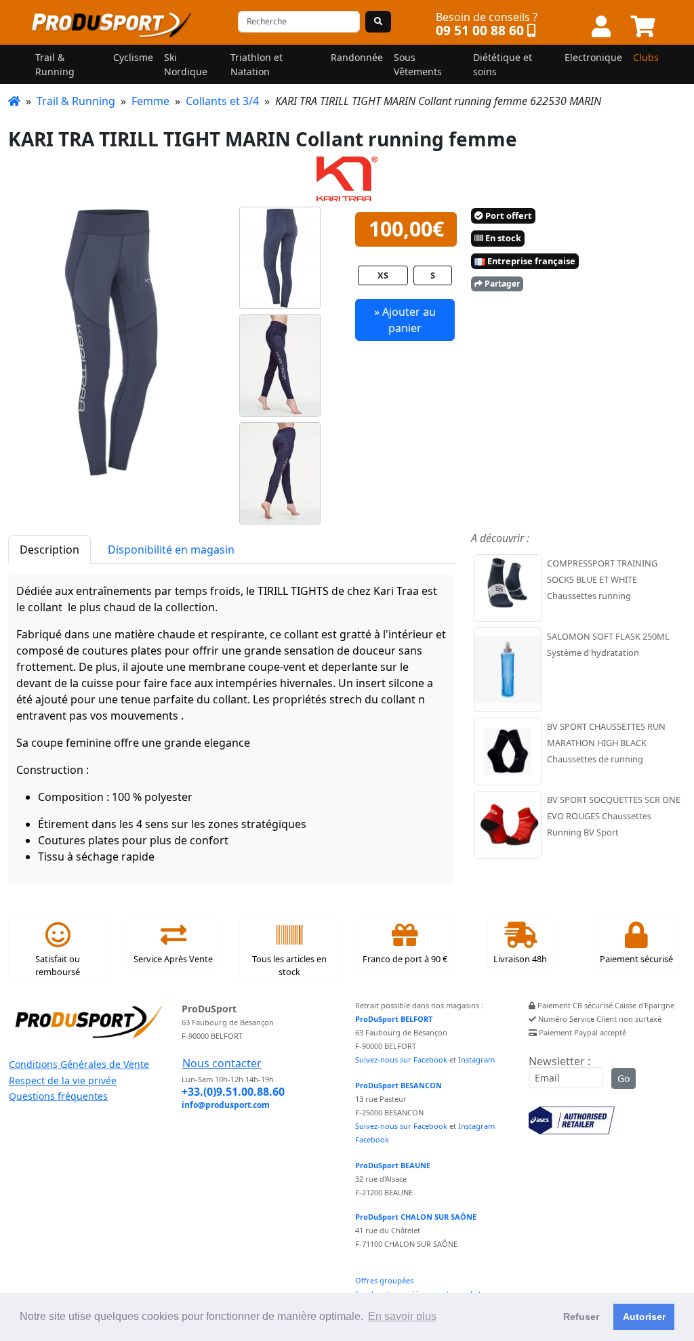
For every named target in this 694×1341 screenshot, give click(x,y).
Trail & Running (76, 101)
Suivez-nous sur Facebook (401, 1059)
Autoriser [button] (644, 1316)
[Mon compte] (601, 27)
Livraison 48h (520, 959)
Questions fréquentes (58, 1096)
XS (382, 275)
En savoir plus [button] (402, 1316)
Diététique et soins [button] (502, 64)
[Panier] (643, 27)
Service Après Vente (173, 959)
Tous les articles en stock (289, 965)
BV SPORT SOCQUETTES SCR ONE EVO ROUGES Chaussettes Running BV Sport (613, 815)
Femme (150, 101)
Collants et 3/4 (222, 101)
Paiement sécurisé (636, 959)
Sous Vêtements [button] (418, 64)
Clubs (646, 57)
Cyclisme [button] (133, 57)
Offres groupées (384, 1280)
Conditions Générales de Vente (79, 1064)
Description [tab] (49, 549)
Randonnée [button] (357, 57)
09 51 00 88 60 (480, 30)
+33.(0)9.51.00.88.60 (233, 1091)
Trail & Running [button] (55, 64)
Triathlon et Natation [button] (256, 64)
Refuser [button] (581, 1316)
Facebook (372, 1139)
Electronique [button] (593, 57)
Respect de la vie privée (63, 1080)
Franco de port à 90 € (405, 959)
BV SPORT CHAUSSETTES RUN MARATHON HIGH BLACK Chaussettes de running (606, 742)
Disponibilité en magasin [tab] (171, 549)
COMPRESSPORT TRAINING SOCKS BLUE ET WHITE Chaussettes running (602, 579)
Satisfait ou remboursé (57, 965)
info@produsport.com (226, 1105)
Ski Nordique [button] (185, 64)
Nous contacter (222, 1063)
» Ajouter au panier (405, 319)
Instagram (476, 1059)
